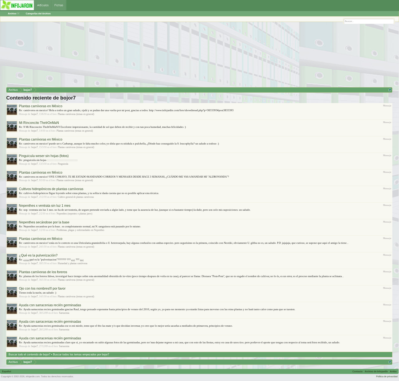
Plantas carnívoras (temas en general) (76, 114)
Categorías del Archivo (38, 13)
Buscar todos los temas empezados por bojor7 (81, 354)
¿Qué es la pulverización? (38, 255)
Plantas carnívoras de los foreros (43, 272)
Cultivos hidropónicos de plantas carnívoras (51, 189)
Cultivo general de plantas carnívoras (76, 196)
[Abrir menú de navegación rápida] (389, 89)
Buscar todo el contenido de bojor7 (29, 354)
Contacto (357, 371)
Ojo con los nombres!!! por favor (42, 288)
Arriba (393, 371)
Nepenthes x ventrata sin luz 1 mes (44, 205)
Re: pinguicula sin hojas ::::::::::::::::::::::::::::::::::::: (48, 160)
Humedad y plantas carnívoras (72, 263)
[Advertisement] (131, 56)
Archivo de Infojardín (376, 371)
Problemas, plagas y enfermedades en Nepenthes (80, 230)
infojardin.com (33, 376)
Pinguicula (63, 163)
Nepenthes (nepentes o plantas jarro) (74, 213)
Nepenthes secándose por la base (44, 222)
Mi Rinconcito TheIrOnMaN (39, 123)
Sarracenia (64, 312)
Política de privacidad (387, 376)
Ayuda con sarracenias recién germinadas (50, 305)
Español (6, 371)
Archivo (12, 13)
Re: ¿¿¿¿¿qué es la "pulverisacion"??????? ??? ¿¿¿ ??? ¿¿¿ (51, 259)
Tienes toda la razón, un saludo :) (37, 292)
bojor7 (34, 114)
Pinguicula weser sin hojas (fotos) (44, 156)
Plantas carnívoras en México (40, 106)
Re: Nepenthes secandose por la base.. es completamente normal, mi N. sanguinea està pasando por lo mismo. (80, 226)
